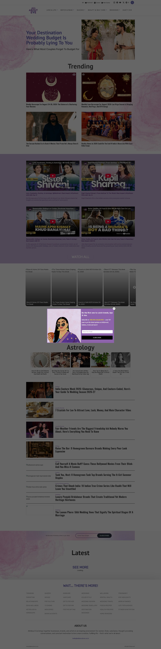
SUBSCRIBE (97, 338)
